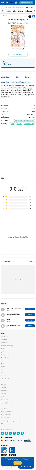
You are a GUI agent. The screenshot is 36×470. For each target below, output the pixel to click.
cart (16, 2)
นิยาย (12, 123)
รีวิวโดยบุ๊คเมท (4, 358)
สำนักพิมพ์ (3, 349)
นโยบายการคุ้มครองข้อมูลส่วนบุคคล (10, 421)
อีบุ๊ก (14, 11)
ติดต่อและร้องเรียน (6, 415)
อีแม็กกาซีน (28, 11)
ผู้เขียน (2, 352)
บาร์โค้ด (3, 114)
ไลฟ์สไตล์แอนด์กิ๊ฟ (5, 379)
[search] (2, 7)
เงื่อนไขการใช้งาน (5, 418)
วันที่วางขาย (5, 117)
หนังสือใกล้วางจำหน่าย (7, 346)
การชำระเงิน (4, 391)
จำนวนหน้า (4, 106)
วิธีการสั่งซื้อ (4, 388)
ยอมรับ (17, 463)
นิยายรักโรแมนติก (29, 123)
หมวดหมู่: (4, 123)
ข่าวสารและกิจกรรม (6, 355)
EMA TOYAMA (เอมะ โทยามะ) (18, 23)
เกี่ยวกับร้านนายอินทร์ (6, 412)
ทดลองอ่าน (19, 55)
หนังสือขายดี (4, 337)
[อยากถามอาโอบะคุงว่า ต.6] (29, 16)
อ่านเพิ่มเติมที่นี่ (24, 459)
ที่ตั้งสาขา (3, 424)
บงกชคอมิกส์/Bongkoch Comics (24, 120)
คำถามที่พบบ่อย (5, 400)
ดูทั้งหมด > (32, 261)
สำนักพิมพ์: (4, 120)
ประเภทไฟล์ (4, 111)
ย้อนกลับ (5, 15)
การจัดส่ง (3, 394)
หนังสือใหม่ (4, 340)
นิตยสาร (20, 11)
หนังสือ (8, 11)
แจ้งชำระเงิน (4, 397)
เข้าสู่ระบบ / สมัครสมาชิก (26, 2)
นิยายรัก (19, 123)
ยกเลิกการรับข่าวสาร (6, 403)
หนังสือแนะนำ (4, 343)
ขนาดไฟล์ (4, 108)
